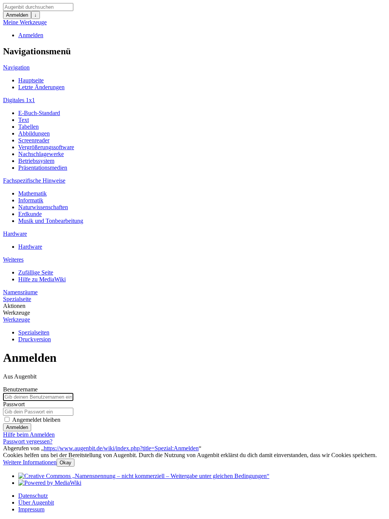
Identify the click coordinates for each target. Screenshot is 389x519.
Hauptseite (31, 80)
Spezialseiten (33, 332)
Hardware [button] (15, 233)
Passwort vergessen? (27, 441)
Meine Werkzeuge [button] (25, 22)
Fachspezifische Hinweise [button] (34, 180)
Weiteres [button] (13, 259)
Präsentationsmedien (42, 167)
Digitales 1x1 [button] (19, 100)
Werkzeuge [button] (16, 312)
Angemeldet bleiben (36, 419)
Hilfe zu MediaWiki (42, 279)
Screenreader (33, 140)
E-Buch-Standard (39, 113)
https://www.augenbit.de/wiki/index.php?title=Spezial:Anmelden (121, 448)
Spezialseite (17, 299)
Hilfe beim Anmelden (29, 434)
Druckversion (34, 339)
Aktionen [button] (14, 306)
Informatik (30, 200)
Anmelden (17, 15)
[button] (30, 462)
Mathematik (32, 193)
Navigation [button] (16, 67)
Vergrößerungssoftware (46, 147)
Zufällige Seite (35, 272)
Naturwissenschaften (43, 207)
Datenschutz (33, 495)
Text (23, 120)
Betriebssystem (36, 161)
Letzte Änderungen (41, 87)
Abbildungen (34, 133)
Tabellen (28, 126)
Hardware (30, 246)
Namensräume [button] (20, 292)
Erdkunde (30, 214)
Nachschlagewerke (41, 154)
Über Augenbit (36, 502)
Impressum (31, 509)
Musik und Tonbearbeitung (50, 221)
